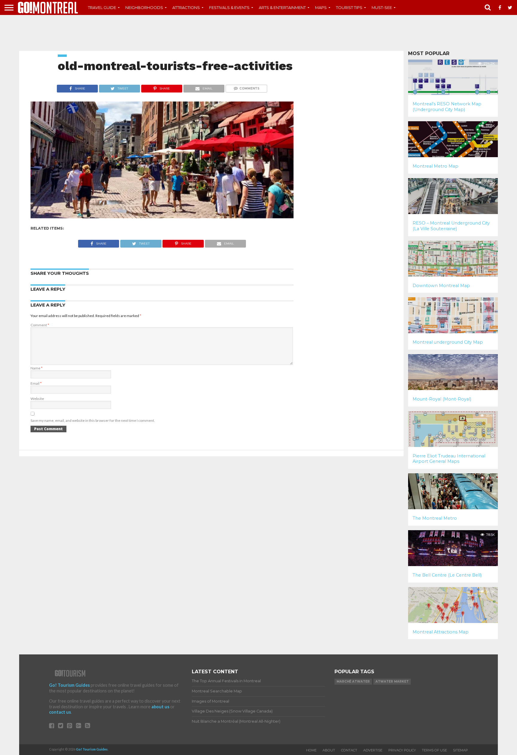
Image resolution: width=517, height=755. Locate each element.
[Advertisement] (258, 32)
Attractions (186, 7)
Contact (349, 750)
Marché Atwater (353, 681)
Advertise (372, 750)
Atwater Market (392, 681)
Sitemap (460, 750)
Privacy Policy (402, 750)
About (329, 750)
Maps (321, 7)
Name (36, 368)
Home (311, 750)
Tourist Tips (349, 7)
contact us (60, 712)
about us (160, 706)
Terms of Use (434, 750)
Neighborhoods (144, 7)
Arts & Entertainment (282, 7)
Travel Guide (102, 7)
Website (37, 398)
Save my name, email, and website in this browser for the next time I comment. (93, 420)
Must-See (382, 7)
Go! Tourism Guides (69, 685)
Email (36, 383)
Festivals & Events (229, 7)
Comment (40, 325)
